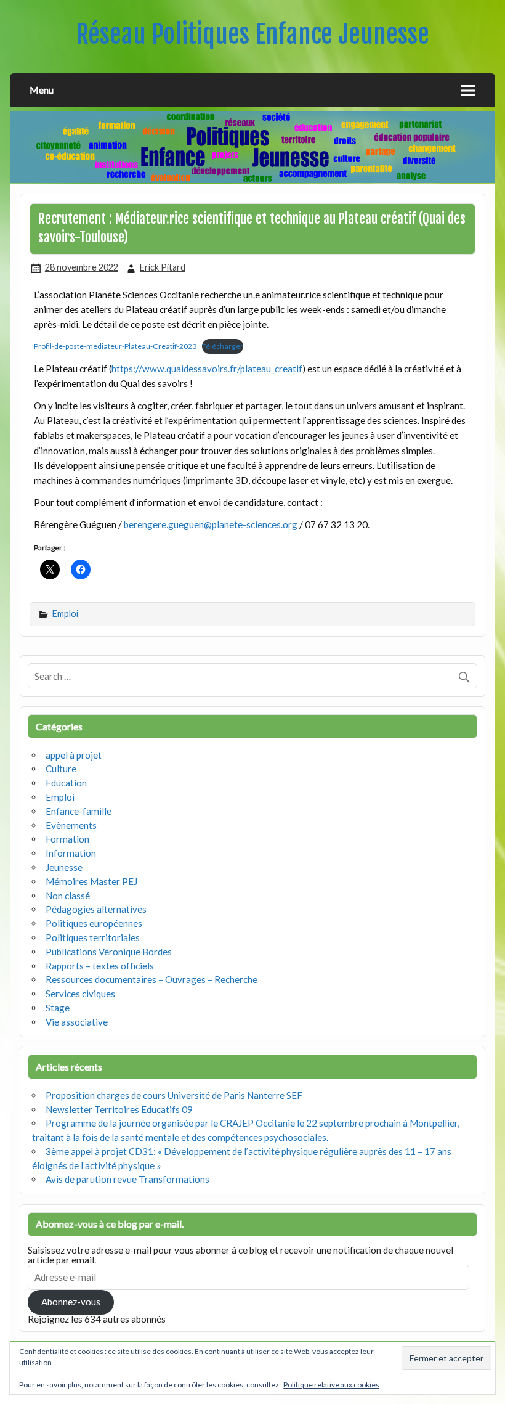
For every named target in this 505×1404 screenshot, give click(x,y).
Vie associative (77, 1021)
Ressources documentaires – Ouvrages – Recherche (151, 979)
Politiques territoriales (93, 937)
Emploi (65, 613)
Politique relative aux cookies (331, 1384)
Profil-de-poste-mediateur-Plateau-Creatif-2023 (115, 346)
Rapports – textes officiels (100, 965)
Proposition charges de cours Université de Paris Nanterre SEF (174, 1095)
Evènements (71, 825)
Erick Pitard (162, 267)
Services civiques (80, 993)
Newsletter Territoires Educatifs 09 (119, 1109)
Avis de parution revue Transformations (127, 1179)
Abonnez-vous (70, 1301)
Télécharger (222, 346)
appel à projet (74, 755)
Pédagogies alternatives (96, 909)
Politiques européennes (94, 923)
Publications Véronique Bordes (109, 951)
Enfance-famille (78, 811)
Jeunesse (64, 867)
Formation (67, 838)
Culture (61, 768)
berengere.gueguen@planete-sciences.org (210, 524)
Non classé (68, 895)
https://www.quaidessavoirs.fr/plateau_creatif (206, 368)
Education (66, 782)
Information (71, 853)
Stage (58, 1007)
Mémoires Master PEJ (91, 881)
